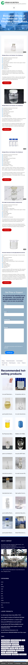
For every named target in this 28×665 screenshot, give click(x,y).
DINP (2, 589)
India (22, 646)
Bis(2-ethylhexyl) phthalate (15, 640)
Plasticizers (4, 650)
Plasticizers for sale (11, 650)
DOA (2, 591)
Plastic (16, 648)
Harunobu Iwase (4, 362)
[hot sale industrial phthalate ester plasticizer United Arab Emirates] (20, 404)
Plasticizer (24, 362)
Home (15, 23)
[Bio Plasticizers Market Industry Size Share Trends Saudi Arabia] (7, 424)
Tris (6, 364)
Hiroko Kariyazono (12, 362)
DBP (2, 584)
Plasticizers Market (20, 650)
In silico (18, 362)
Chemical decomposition (10, 360)
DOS (2, 595)
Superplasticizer (15, 654)
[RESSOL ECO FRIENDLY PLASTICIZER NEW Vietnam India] (20, 424)
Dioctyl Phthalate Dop (5, 642)
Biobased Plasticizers (5, 640)
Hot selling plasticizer (15, 646)
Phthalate (11, 648)
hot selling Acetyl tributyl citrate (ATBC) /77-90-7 (11, 615)
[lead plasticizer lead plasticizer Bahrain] (7, 483)
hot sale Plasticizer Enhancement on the (9, 630)
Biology (3, 360)
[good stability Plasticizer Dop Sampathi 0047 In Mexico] (7, 503)
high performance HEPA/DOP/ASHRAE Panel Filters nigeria (13, 632)
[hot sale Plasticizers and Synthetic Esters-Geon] (7, 385)
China (23, 640)
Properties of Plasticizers (6, 654)
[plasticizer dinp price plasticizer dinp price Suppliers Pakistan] (20, 503)
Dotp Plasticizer (15, 644)
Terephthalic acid (23, 654)
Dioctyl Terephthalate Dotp (6, 644)
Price (16, 652)
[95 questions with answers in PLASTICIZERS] (20, 385)
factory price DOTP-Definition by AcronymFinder (11, 621)
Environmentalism (20, 360)
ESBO (2, 600)
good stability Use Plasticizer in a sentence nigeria (11, 619)
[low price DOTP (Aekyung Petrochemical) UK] (20, 444)
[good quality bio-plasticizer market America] (7, 404)
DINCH (2, 586)
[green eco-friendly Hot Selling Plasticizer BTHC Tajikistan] (7, 444)
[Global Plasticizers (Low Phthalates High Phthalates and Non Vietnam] (20, 523)
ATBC (2, 582)
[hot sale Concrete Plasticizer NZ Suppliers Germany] (20, 464)
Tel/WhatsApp (7, 319)
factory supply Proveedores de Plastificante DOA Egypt (12, 617)
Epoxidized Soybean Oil (6, 646)
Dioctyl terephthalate (14, 642)
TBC (2, 605)
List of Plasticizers (5, 648)
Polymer (3, 652)
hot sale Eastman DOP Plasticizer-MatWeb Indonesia (12, 624)
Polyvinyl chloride (10, 652)
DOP (2, 593)
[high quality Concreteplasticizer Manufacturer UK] (20, 483)
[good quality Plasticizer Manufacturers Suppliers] (7, 523)
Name (5, 304)
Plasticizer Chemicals (5, 602)
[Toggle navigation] (14, 7)
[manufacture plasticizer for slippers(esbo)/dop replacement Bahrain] (7, 464)
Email (5, 312)
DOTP (2, 598)
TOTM (3, 364)
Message (6, 327)
